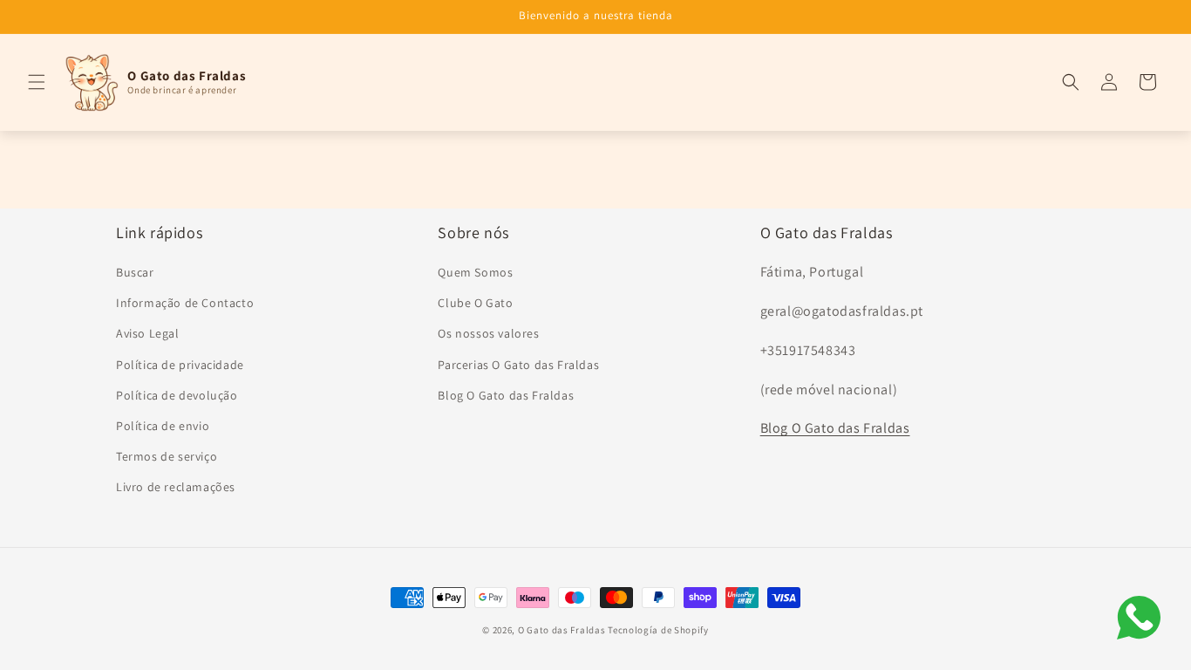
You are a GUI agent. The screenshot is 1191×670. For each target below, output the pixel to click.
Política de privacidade (180, 365)
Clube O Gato (475, 303)
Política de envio (162, 426)
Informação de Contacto (185, 303)
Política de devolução (177, 395)
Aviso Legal (148, 333)
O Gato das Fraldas (562, 630)
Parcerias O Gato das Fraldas (518, 365)
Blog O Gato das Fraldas (506, 395)
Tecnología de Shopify (658, 630)
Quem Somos (475, 272)
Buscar (135, 272)
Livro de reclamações (175, 487)
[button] (36, 82)
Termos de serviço (166, 456)
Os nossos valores (488, 333)
